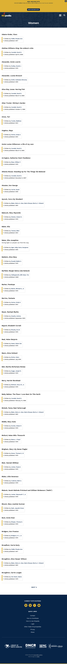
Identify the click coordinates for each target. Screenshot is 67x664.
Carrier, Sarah (15, 189)
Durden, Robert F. (16, 426)
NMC (38, 656)
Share (32, 632)
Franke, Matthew (16, 121)
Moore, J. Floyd (15, 439)
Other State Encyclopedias (32, 626)
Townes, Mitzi (15, 230)
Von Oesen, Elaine (16, 576)
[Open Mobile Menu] (60, 15)
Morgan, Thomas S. (17, 522)
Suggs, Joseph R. (16, 371)
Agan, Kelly (14, 247)
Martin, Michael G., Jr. (17, 288)
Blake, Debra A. (16, 203)
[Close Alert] (66, 1)
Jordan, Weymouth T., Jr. (18, 494)
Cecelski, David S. (16, 52)
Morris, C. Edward (38, 203)
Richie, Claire (15, 357)
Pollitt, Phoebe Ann (17, 38)
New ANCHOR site (33, 9)
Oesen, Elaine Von (16, 343)
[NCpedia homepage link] (6, 14)
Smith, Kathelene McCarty (19, 79)
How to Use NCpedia (32, 621)
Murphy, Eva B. (15, 329)
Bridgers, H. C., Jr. (16, 535)
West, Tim (26, 275)
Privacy (32, 629)
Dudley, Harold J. (16, 66)
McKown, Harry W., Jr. (17, 384)
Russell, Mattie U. (16, 261)
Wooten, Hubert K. (16, 217)
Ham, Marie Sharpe (27, 203)
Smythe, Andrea (16, 316)
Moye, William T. (16, 162)
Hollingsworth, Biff (17, 275)
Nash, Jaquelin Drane (17, 508)
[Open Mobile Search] (63, 15)
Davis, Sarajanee (23, 247)
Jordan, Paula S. (16, 467)
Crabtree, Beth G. (16, 480)
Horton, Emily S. (16, 134)
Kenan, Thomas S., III (17, 453)
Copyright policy (37, 655)
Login (32, 624)
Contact (32, 615)
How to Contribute (33, 618)
